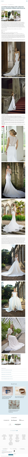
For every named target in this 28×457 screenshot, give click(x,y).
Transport (11, 440)
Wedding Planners (17, 440)
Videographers (10, 442)
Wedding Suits (17, 441)
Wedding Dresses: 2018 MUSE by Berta (6, 374)
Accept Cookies (11, 454)
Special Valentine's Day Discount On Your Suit (6, 376)
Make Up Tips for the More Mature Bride (6, 372)
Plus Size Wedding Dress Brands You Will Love (7, 378)
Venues (11, 441)
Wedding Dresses (11, 443)
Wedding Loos (10, 444)
